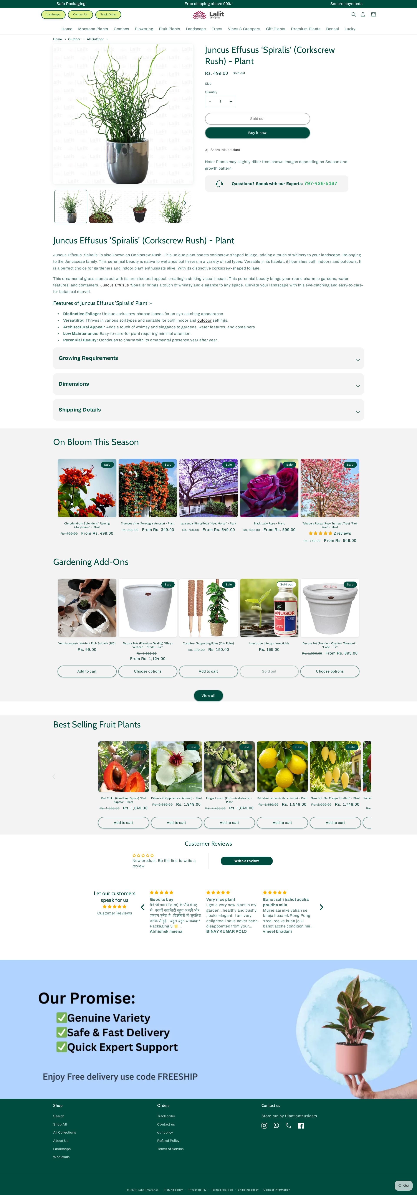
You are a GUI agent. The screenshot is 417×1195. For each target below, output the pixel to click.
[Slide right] (185, 203)
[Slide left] (61, 203)
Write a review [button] (246, 861)
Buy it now (257, 133)
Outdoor (74, 39)
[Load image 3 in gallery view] (140, 206)
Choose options (148, 671)
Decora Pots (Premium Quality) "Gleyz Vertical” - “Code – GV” (148, 645)
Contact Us (80, 14)
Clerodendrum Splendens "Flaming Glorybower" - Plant (87, 525)
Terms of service (222, 1189)
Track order (166, 1116)
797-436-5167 (321, 183)
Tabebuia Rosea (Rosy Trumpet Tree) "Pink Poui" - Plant (330, 525)
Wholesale (61, 1157)
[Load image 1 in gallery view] (71, 206)
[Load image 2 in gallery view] (105, 206)
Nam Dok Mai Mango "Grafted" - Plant (335, 798)
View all (209, 695)
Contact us (166, 1124)
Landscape (53, 14)
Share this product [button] (225, 150)
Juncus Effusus (114, 285)
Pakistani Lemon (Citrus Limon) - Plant (282, 798)
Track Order (108, 14)
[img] (114, 906)
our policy (165, 1132)
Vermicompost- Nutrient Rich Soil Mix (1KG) (87, 643)
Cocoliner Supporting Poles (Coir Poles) (208, 643)
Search (59, 1116)
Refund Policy (168, 1140)
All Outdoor (95, 39)
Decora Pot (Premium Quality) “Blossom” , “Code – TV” (330, 645)
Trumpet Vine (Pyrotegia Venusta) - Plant (147, 523)
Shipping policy (248, 1189)
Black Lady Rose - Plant (269, 523)
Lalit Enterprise (148, 1190)
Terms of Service (170, 1149)
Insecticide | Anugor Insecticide (269, 643)
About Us (60, 1140)
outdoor (204, 320)
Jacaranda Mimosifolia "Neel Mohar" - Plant (208, 523)
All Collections (64, 1132)
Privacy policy (197, 1189)
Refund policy (173, 1189)
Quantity (211, 92)
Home (57, 39)
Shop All (60, 1124)
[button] (354, 14)
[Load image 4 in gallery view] (175, 206)
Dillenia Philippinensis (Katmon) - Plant (176, 798)
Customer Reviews (114, 913)
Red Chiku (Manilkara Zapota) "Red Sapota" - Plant (123, 799)
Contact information (276, 1189)
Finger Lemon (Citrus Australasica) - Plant (229, 799)
